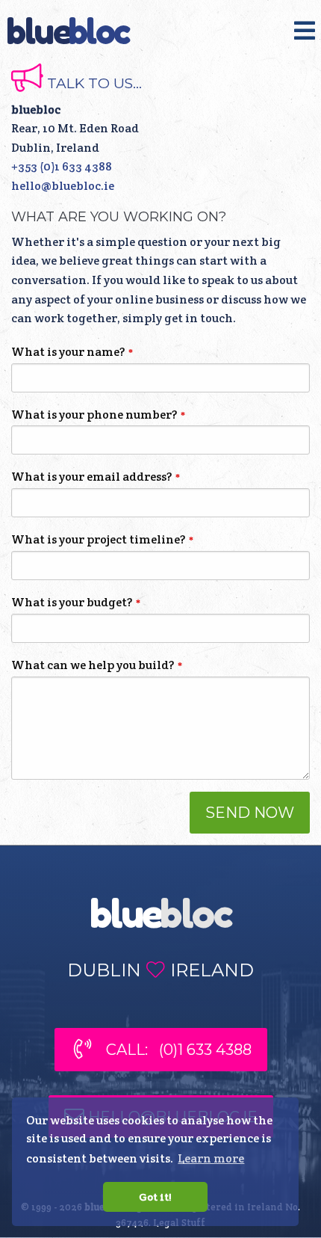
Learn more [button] (211, 1158)
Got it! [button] (155, 1197)
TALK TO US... (92, 83)
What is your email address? (91, 476)
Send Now (249, 813)
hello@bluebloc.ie (62, 186)
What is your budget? (71, 602)
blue (68, 31)
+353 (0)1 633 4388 (61, 166)
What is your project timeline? (98, 539)
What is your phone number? (94, 414)
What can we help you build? (92, 665)
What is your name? (68, 352)
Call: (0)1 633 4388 (171, 1050)
